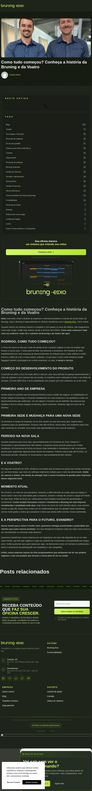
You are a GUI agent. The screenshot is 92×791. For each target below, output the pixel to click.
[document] (46, 769)
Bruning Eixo (70, 322)
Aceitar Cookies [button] (32, 782)
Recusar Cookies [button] (13, 782)
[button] (46, 725)
